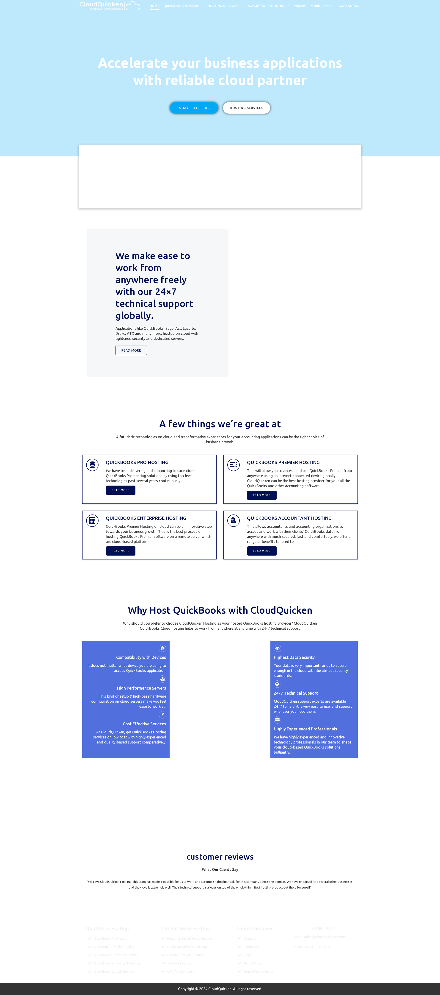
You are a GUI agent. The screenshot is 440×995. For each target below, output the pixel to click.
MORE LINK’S (320, 6)
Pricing (300, 6)
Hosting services (222, 6)
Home (154, 6)
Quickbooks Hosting (181, 6)
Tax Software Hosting (266, 6)
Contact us (349, 6)
